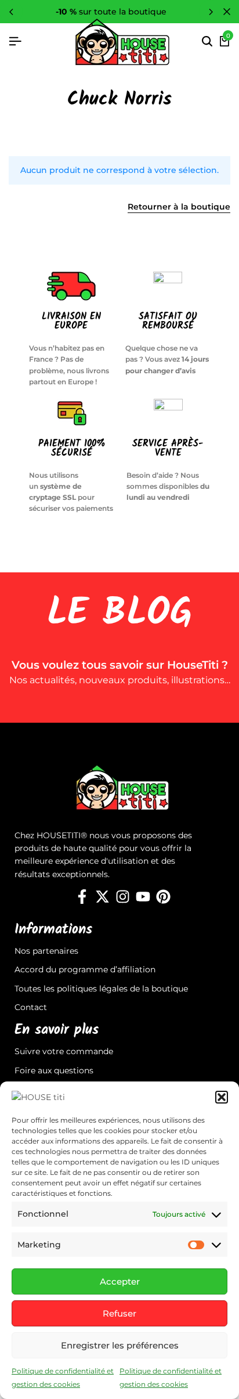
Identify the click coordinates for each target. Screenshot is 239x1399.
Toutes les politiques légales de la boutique (101, 988)
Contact (31, 1007)
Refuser (119, 1313)
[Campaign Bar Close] (227, 11)
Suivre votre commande (64, 1051)
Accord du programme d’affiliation (85, 969)
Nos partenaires (46, 951)
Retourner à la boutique (179, 207)
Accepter (120, 1281)
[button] (221, 1097)
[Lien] (82, 896)
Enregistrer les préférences (120, 1345)
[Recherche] (207, 41)
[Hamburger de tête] (15, 41)
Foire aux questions (54, 1070)
